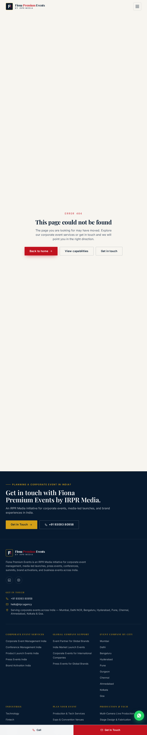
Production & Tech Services (69, 713)
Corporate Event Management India (26, 641)
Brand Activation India (18, 665)
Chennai (104, 677)
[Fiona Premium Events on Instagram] (18, 580)
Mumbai (104, 641)
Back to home (39, 251)
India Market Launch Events (69, 647)
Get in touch (109, 251)
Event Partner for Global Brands (71, 641)
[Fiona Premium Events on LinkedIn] (9, 580)
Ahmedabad (107, 683)
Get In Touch (19, 524)
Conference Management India (23, 647)
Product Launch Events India (22, 653)
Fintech (10, 719)
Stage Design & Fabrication (115, 719)
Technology (12, 713)
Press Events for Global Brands (70, 663)
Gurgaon (105, 671)
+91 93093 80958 (61, 524)
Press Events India (16, 659)
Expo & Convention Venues (68, 719)
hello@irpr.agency (21, 604)
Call (39, 729)
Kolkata (104, 689)
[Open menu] (137, 6)
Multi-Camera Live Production (117, 713)
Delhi (103, 647)
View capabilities (76, 251)
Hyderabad (106, 659)
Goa (102, 695)
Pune (103, 665)
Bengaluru (106, 653)
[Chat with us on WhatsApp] (139, 716)
